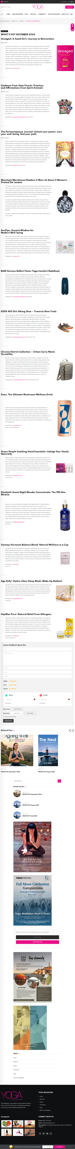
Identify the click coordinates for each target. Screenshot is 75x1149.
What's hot (4, 769)
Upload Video (6, 713)
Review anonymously (10, 716)
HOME (8, 14)
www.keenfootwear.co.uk (19, 337)
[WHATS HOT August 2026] (17, 804)
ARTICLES (33, 14)
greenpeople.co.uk (18, 475)
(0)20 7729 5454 (46, 1120)
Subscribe (69, 7)
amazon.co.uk (16, 68)
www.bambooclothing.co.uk (20, 296)
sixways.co (16, 564)
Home (14, 1057)
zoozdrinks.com (17, 425)
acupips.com (16, 256)
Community (16, 1069)
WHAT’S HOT (65, 14)
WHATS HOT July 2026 (29, 816)
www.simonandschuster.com (20, 117)
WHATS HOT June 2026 (16, 1)
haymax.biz (16, 636)
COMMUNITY (42, 14)
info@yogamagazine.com (48, 1123)
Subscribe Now (37, 942)
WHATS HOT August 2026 (46, 772)
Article (15, 1065)
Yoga (14, 1074)
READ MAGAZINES (17, 14)
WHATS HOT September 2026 (10, 772)
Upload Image (6, 709)
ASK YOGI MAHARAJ (54, 14)
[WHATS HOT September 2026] (17, 793)
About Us (15, 1061)
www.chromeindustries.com (20, 380)
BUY (71, 14)
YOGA (26, 14)
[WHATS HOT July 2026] (17, 815)
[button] (70, 730)
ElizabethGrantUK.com (18, 522)
